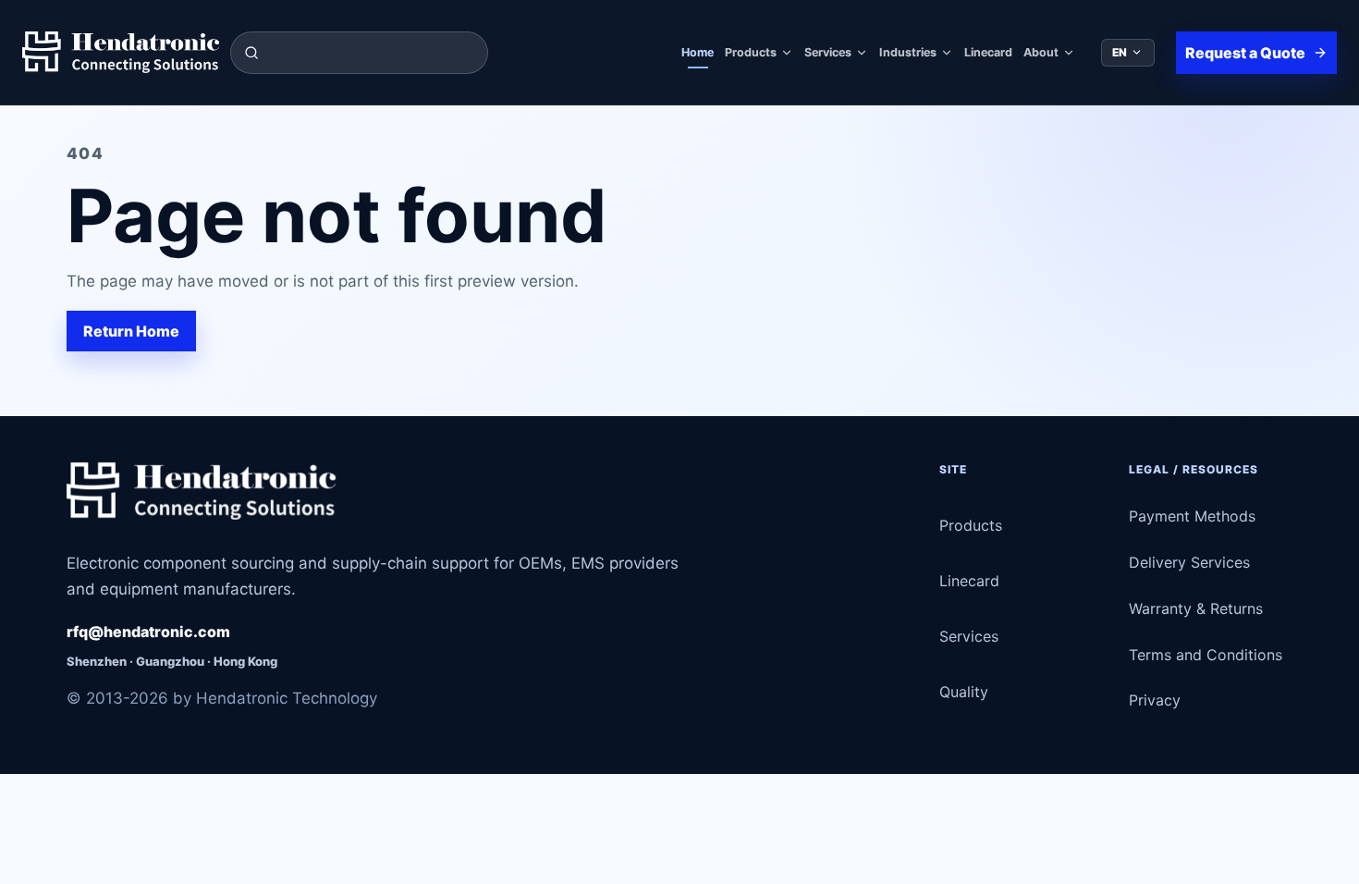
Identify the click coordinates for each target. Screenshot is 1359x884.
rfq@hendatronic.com (148, 631)
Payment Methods (1192, 516)
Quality (963, 691)
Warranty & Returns (1196, 608)
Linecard (988, 52)
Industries (908, 52)
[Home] (120, 52)
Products (751, 52)
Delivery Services (1189, 562)
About (1041, 52)
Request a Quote (1245, 52)
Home (697, 52)
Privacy (1155, 700)
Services (827, 52)
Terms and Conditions (1205, 654)
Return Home (131, 331)
